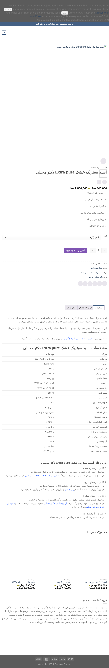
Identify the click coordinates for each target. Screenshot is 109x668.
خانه (105, 167)
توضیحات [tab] (98, 308)
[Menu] (105, 32)
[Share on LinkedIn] (80, 283)
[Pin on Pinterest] (85, 283)
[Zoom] (103, 161)
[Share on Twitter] (94, 283)
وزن (105, 235)
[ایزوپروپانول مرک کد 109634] (18, 557)
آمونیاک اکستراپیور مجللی (96, 582)
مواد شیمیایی (95, 167)
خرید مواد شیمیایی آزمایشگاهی (78, 338)
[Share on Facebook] (99, 283)
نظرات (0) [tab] (71, 308)
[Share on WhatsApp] (104, 283)
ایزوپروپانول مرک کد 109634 (23, 582)
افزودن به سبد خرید (75, 250)
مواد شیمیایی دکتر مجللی (89, 272)
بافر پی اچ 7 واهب (63, 582)
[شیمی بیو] (54, 32)
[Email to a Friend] (90, 283)
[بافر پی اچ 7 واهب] (54, 557)
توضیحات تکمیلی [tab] (85, 308)
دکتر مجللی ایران (96, 277)
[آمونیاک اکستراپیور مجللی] (90, 557)
